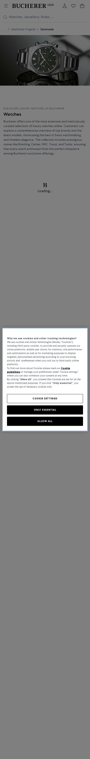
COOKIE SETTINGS (45, 398)
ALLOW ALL (44, 420)
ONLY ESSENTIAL (45, 409)
